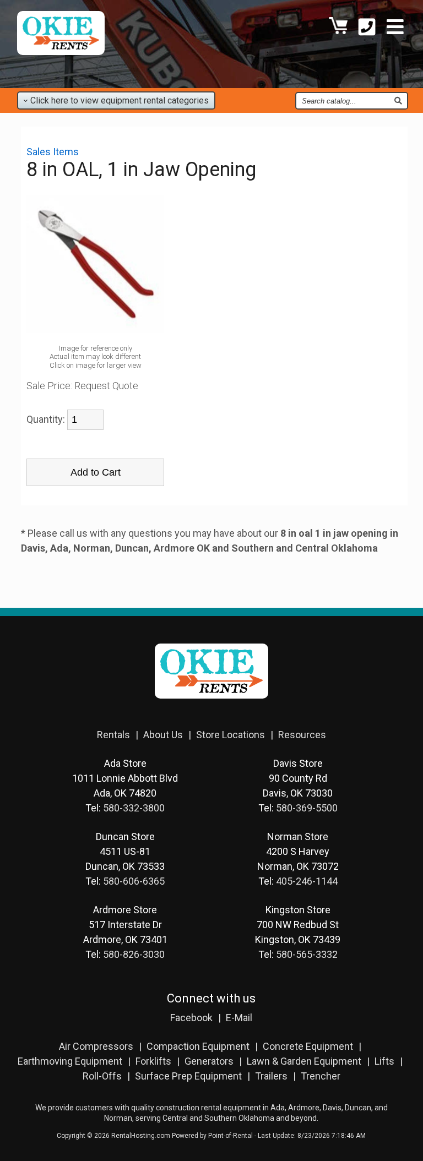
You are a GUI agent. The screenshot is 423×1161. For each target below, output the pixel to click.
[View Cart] (338, 28)
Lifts (384, 1061)
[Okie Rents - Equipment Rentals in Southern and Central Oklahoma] (61, 51)
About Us (163, 734)
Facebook (191, 1017)
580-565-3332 (307, 954)
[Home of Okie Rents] (211, 706)
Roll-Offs (102, 1076)
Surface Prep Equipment (188, 1076)
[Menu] (395, 28)
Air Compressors (96, 1046)
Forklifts (153, 1061)
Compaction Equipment (198, 1046)
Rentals (113, 734)
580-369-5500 (307, 808)
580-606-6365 (134, 881)
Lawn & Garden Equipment (304, 1061)
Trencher (320, 1076)
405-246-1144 (307, 881)
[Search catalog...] (398, 100)
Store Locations (230, 734)
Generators (209, 1061)
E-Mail (239, 1017)
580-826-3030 (134, 954)
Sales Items (52, 151)
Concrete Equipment (308, 1046)
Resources (302, 734)
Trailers (271, 1076)
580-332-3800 (134, 808)
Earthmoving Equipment (70, 1061)
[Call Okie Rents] (367, 28)
